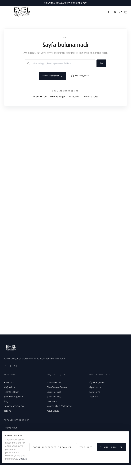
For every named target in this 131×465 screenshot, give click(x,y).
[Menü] (7, 12)
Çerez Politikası (54, 391)
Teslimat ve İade (54, 382)
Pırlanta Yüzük (10, 427)
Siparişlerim (95, 387)
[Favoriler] (120, 12)
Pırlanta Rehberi (11, 391)
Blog (6, 401)
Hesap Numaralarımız (14, 406)
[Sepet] (125, 12)
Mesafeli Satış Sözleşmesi (59, 406)
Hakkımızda (9, 382)
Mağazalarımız (11, 387)
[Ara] (109, 12)
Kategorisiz (74, 96)
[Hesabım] (114, 12)
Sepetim (93, 396)
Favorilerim (94, 391)
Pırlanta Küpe (39, 96)
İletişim (7, 410)
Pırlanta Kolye (91, 96)
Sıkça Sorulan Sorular (57, 387)
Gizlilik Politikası (54, 396)
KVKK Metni (52, 401)
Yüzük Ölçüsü (53, 410)
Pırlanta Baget (57, 96)
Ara (101, 63)
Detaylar (23, 458)
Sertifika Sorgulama (13, 396)
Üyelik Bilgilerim (96, 382)
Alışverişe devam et (50, 75)
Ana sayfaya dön (82, 75)
